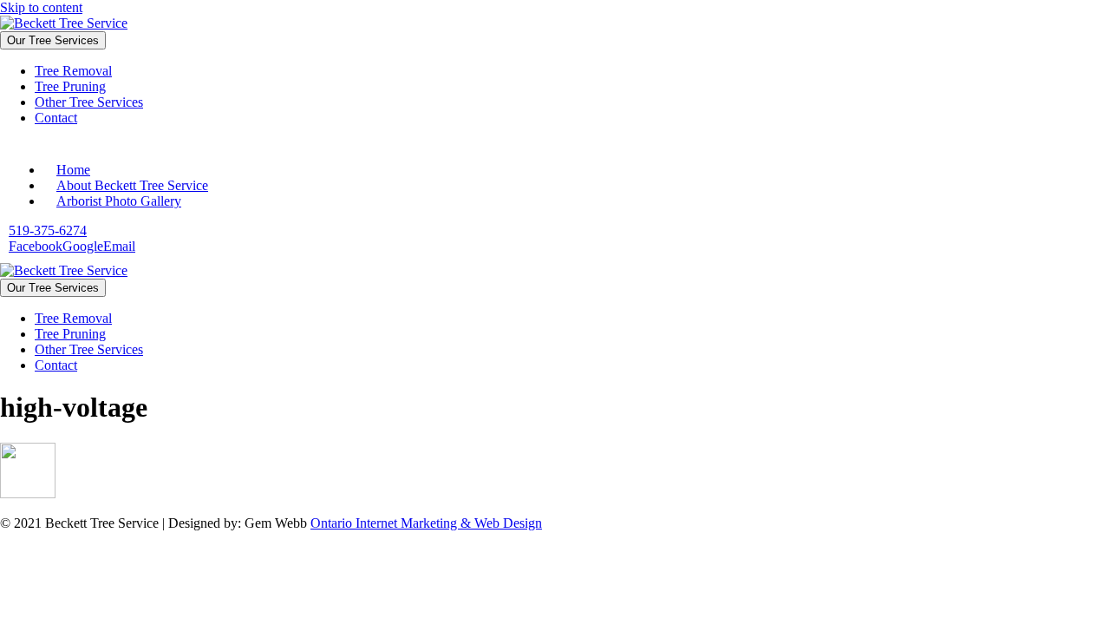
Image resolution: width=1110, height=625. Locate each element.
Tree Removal (73, 70)
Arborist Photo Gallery (118, 201)
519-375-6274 (48, 230)
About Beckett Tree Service (132, 185)
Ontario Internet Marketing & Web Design (426, 523)
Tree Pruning (70, 86)
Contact (56, 117)
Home (73, 169)
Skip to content (41, 7)
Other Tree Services (89, 102)
